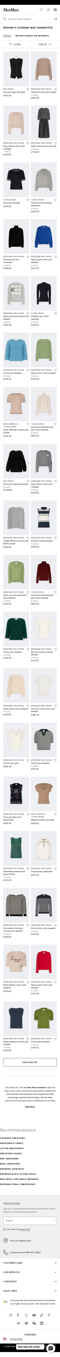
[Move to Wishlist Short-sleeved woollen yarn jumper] (27, 424)
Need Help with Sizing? (29, 1347)
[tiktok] (42, 1315)
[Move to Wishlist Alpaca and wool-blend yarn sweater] (27, 313)
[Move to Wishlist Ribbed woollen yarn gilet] (55, 814)
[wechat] (34, 1323)
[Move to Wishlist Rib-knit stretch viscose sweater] (55, 649)
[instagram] (11, 1315)
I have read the (18, 1229)
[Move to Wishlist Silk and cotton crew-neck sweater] (55, 706)
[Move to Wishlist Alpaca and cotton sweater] (55, 370)
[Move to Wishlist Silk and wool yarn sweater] (55, 925)
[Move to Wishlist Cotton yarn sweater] (27, 370)
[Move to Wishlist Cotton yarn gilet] (27, 760)
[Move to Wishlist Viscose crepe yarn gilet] (27, 89)
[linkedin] (42, 1323)
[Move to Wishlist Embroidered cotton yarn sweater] (27, 982)
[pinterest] (49, 1315)
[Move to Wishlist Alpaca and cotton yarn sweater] (55, 256)
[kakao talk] (26, 1323)
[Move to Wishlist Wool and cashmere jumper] (27, 481)
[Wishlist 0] (41, 9)
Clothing (7, 35)
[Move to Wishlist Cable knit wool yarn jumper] (55, 89)
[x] (26, 1315)
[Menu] (55, 10)
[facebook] (19, 1315)
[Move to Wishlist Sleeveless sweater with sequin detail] (27, 868)
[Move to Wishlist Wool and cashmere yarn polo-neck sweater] (55, 424)
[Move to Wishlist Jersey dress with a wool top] (55, 143)
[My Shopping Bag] (48, 9)
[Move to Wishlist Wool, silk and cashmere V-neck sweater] (27, 592)
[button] (15, 44)
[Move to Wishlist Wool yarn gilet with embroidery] (27, 814)
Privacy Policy (24, 1229)
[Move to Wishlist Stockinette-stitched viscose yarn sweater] (27, 925)
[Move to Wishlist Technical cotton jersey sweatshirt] (55, 200)
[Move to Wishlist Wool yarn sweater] (27, 200)
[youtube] (34, 1315)
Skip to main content (12, 1)
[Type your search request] (55, 19)
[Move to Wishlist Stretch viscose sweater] (55, 538)
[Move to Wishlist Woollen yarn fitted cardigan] (55, 313)
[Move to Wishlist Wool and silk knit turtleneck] (27, 256)
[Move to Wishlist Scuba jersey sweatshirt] (55, 868)
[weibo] (19, 1323)
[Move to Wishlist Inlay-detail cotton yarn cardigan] (27, 143)
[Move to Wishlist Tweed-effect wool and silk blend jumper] (27, 538)
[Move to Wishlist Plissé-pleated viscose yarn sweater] (27, 1039)
